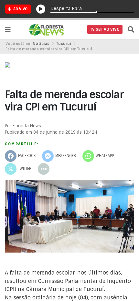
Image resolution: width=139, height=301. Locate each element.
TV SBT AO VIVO (105, 29)
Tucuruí (63, 43)
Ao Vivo (19, 9)
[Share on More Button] (43, 169)
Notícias (41, 43)
